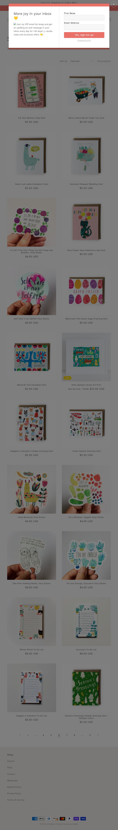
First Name (69, 13)
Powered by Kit (84, 40)
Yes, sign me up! (84, 35)
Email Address (71, 22)
